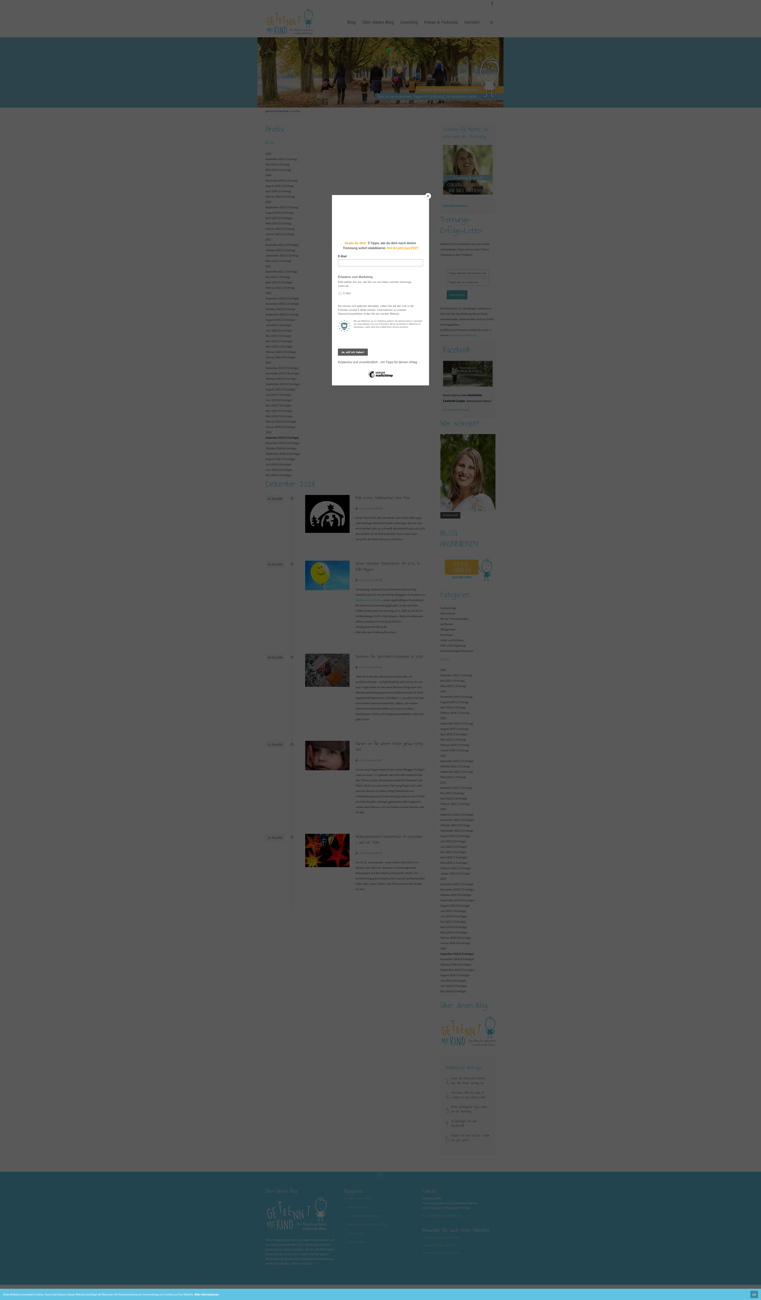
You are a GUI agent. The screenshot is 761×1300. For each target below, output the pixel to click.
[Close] (428, 196)
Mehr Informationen (206, 1294)
